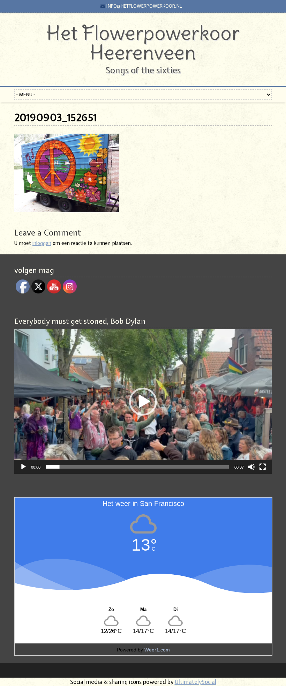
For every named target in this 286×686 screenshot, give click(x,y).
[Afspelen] (23, 466)
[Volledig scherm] (262, 466)
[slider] (137, 467)
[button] (143, 402)
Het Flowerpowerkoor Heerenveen (143, 43)
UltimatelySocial (195, 682)
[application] (143, 401)
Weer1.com (157, 650)
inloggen (41, 243)
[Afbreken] (251, 466)
